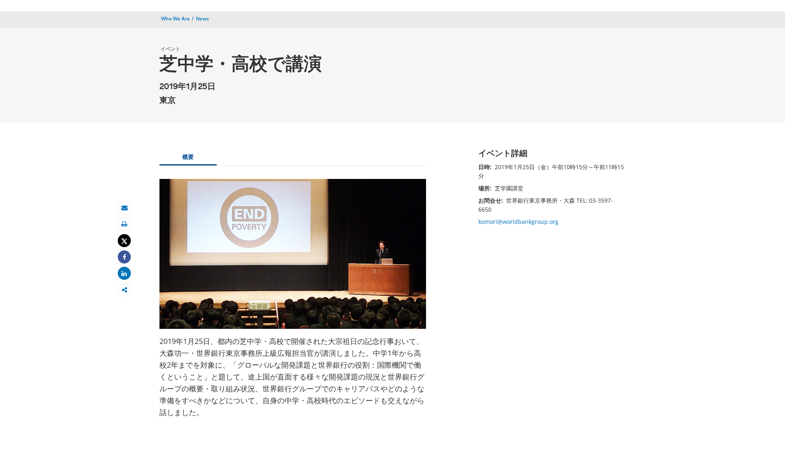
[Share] (124, 257)
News (202, 18)
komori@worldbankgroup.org (518, 222)
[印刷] (124, 224)
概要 (188, 157)
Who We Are (175, 18)
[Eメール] (124, 208)
